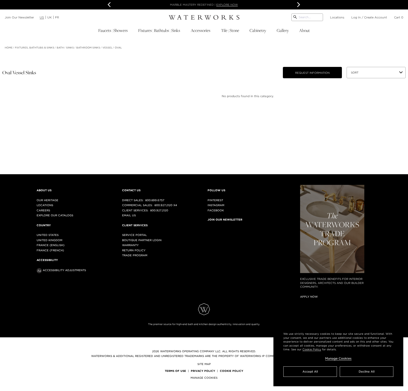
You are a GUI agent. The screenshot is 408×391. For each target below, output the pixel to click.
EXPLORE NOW (227, 4)
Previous (110, 4)
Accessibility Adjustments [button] (64, 270)
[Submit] (295, 17)
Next (298, 4)
